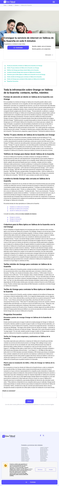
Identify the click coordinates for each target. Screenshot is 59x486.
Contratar (19, 47)
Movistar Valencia (44, 453)
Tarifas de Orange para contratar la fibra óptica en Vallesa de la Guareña (26, 79)
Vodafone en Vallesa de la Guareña (19, 207)
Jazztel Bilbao (43, 458)
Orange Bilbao (24, 450)
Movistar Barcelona (44, 450)
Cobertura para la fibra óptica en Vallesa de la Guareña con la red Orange (26, 74)
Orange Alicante (24, 447)
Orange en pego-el (15, 221)
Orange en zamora (15, 217)
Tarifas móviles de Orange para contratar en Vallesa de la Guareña (24, 76)
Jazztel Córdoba (43, 459)
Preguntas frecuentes (12, 81)
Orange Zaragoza (25, 456)
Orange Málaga (24, 451)
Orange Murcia (24, 453)
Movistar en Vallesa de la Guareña (19, 208)
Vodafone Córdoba (25, 459)
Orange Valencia (24, 454)
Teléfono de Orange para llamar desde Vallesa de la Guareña (23, 70)
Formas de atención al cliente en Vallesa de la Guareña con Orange (24, 65)
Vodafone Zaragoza (44, 447)
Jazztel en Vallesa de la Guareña (19, 210)
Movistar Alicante (43, 448)
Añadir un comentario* (8, 390)
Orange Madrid (24, 452)
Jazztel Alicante (43, 456)
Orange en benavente (16, 219)
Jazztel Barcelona (44, 457)
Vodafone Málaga (25, 460)
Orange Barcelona (25, 448)
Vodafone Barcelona (25, 458)
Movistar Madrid (43, 451)
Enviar (29, 401)
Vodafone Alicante (25, 457)
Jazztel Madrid (43, 460)
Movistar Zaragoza (44, 454)
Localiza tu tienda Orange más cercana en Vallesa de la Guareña (24, 72)
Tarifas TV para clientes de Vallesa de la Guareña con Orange (23, 67)
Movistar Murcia (43, 452)
